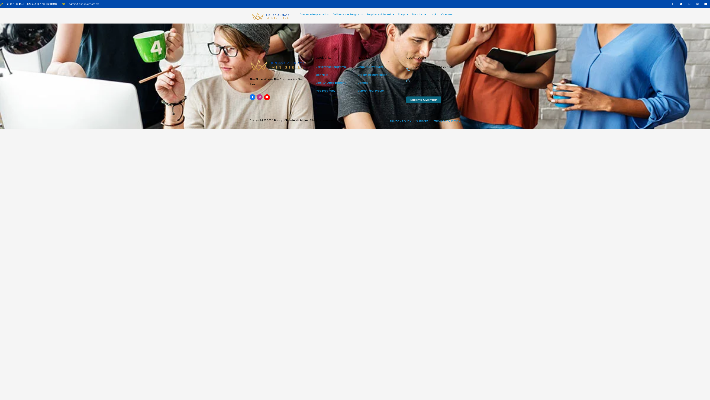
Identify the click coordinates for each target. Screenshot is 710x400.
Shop (401, 14)
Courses (447, 14)
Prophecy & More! (379, 14)
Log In (433, 14)
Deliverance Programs (348, 14)
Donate (417, 14)
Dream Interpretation (314, 14)
